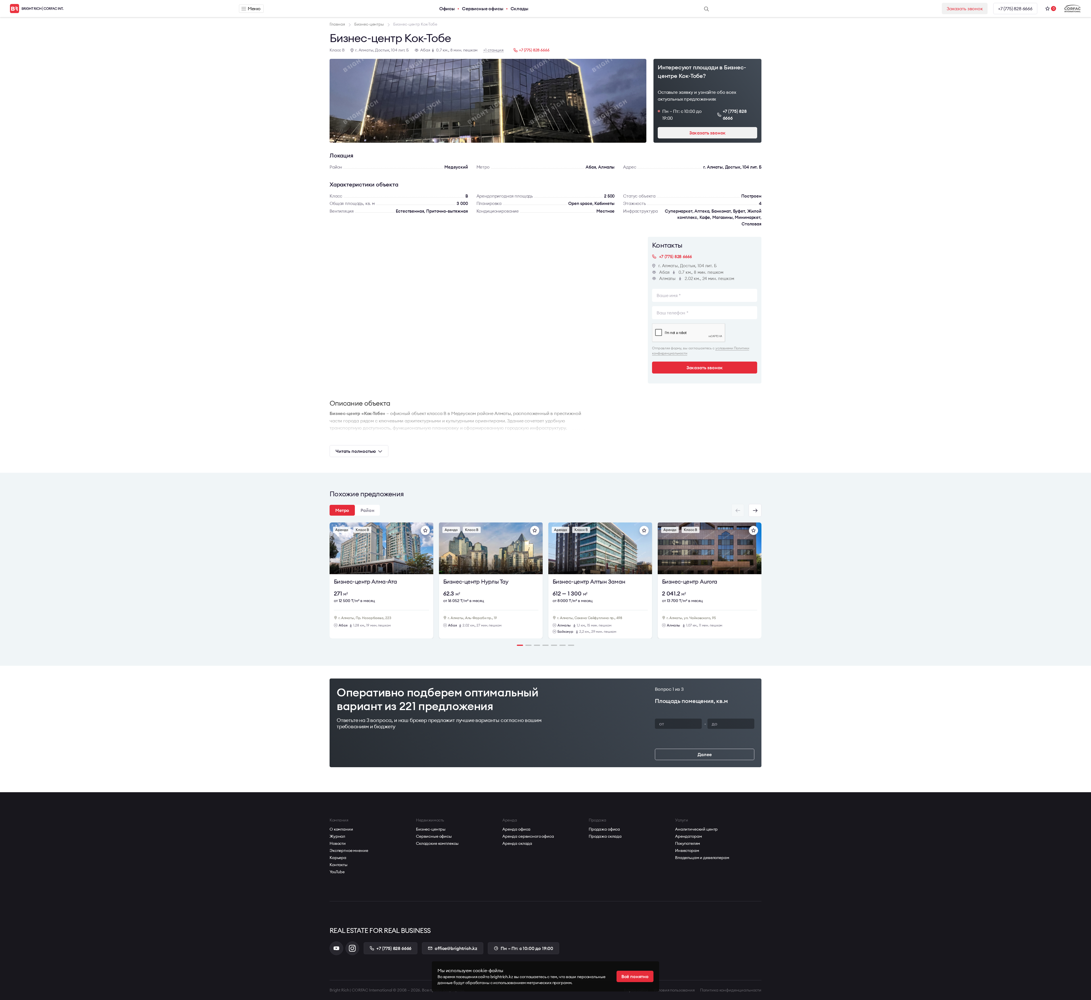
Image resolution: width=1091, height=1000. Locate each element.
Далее (704, 754)
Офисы (447, 8)
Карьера (338, 857)
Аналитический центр (696, 829)
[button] (755, 510)
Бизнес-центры (430, 829)
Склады (519, 8)
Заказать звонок (965, 8)
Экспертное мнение (349, 850)
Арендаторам (688, 836)
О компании (341, 829)
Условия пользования (674, 990)
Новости (338, 843)
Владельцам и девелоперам (702, 857)
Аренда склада (517, 843)
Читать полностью (356, 451)
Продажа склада (605, 836)
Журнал (337, 836)
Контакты (338, 864)
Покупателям (687, 843)
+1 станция (493, 50)
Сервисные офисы (482, 8)
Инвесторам (687, 850)
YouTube (337, 871)
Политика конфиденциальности (730, 990)
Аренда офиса (516, 829)
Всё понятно (635, 976)
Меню (254, 8)
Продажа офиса (604, 829)
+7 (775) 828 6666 (1015, 8)
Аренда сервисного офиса (528, 836)
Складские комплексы (437, 843)
